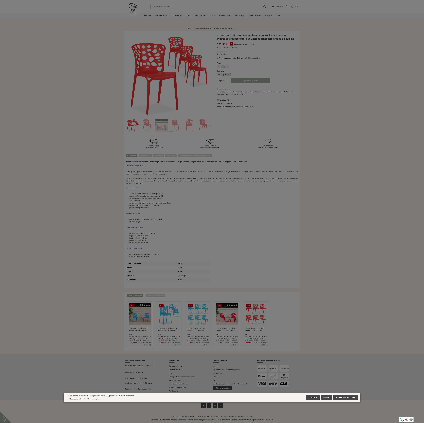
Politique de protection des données (182, 377)
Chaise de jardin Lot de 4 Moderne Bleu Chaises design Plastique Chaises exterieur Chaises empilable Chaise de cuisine (168, 329)
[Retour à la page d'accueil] (133, 8)
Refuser (326, 397)
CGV (170, 373)
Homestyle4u (174, 360)
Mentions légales (175, 380)
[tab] (131, 155)
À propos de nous (175, 366)
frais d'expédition (204, 416)
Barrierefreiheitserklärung (178, 384)
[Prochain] (209, 125)
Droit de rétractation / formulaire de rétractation (231, 384)
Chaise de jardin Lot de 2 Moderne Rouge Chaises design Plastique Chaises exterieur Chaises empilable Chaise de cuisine (226, 329)
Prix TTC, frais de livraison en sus (227, 47)
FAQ (214, 380)
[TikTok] (220, 405)
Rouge (227, 75)
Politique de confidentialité (77, 399)
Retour (215, 377)
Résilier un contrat (223, 388)
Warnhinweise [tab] (145, 156)
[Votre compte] (286, 6)
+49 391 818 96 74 (134, 372)
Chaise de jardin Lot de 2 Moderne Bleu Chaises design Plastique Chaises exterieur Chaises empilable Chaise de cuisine (139, 329)
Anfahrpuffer (174, 391)
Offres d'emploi (174, 370)
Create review (222, 54)
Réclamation (217, 373)
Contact (216, 366)
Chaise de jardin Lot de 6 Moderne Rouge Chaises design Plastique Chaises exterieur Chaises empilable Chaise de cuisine (255, 329)
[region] (168, 83)
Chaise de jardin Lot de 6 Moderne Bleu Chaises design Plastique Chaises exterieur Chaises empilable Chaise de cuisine (197, 329)
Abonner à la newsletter (177, 387)
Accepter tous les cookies (345, 397)
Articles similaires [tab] (135, 296)
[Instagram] (215, 405)
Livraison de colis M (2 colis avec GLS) (242, 106)
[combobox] (206, 6)
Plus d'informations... (129, 396)
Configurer (313, 397)
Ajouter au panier (250, 81)
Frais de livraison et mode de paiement (227, 370)
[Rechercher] (264, 6)
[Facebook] (203, 405)
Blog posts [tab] (171, 156)
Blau (219, 75)
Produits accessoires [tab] (155, 296)
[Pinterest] (209, 405)
